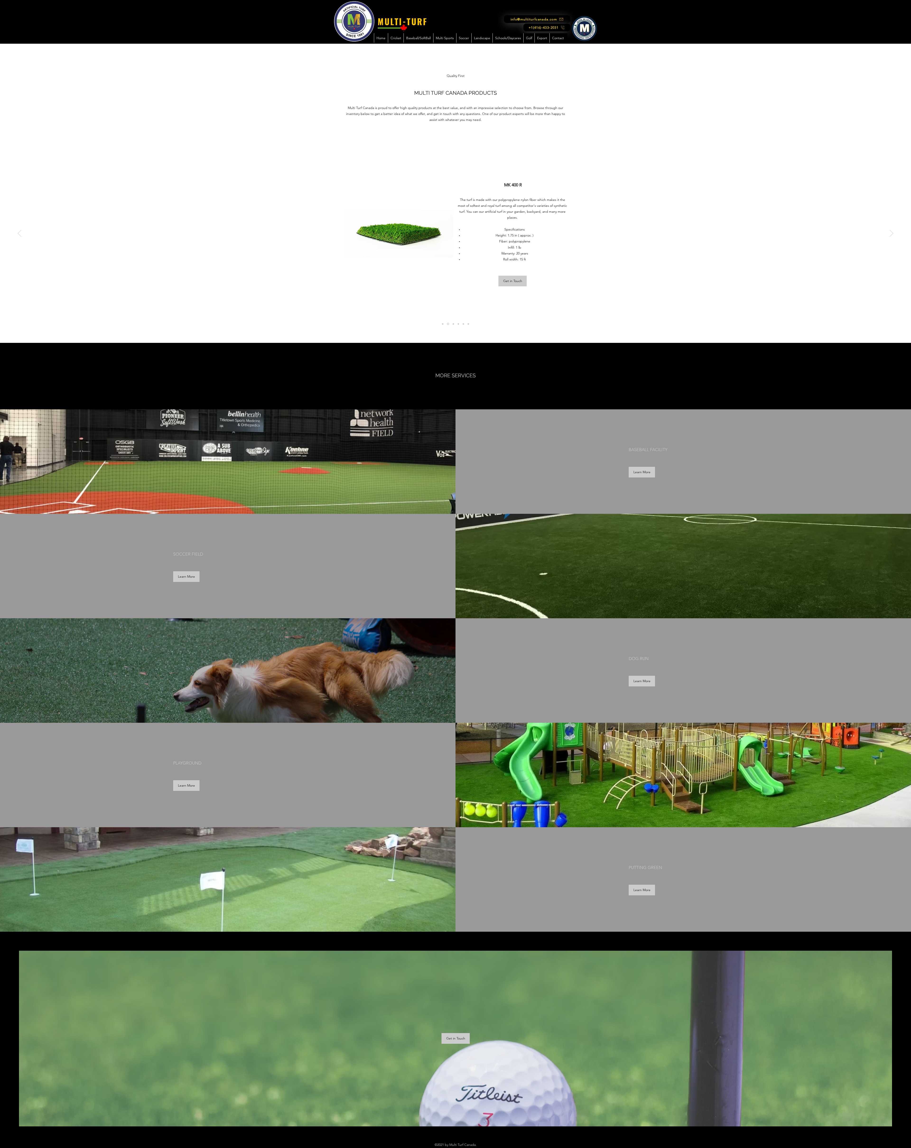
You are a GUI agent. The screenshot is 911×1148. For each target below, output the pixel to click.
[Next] (891, 233)
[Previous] (19, 233)
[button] (396, 38)
